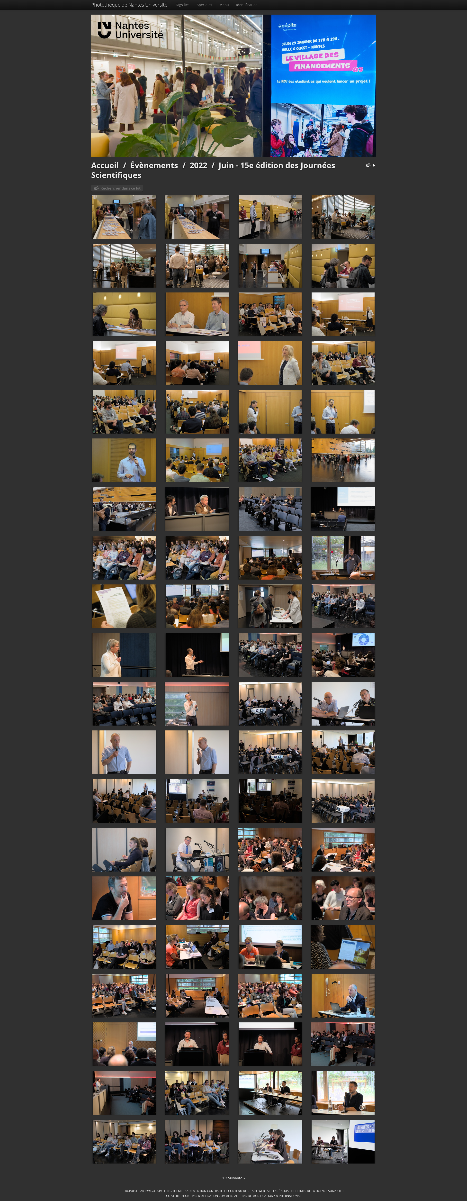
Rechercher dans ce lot (120, 188)
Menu (224, 4)
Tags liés (182, 4)
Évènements (154, 165)
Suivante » (236, 1178)
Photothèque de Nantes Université (129, 4)
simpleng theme (169, 1191)
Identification (247, 4)
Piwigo (150, 1191)
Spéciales (204, 4)
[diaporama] (374, 165)
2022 (198, 165)
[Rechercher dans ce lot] (367, 165)
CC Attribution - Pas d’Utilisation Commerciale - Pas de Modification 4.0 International (233, 1196)
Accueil (105, 165)
